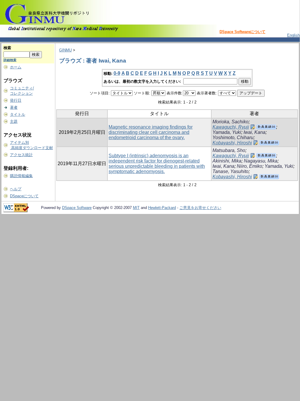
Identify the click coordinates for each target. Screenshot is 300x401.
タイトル (17, 114)
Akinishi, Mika (226, 160)
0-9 (117, 73)
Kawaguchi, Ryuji (230, 127)
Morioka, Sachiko (230, 121)
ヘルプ (15, 189)
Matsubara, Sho (228, 150)
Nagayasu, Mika (260, 160)
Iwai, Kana (254, 132)
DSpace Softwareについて (242, 32)
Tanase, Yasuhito (230, 171)
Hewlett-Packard (162, 207)
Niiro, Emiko (249, 166)
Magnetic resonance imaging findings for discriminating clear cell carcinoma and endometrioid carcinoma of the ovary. (151, 132)
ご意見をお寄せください (200, 207)
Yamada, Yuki (226, 132)
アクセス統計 (21, 155)
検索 (7, 48)
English (293, 35)
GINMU (65, 50)
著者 (14, 107)
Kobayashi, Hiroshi (232, 142)
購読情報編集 (21, 176)
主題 (14, 121)
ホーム (15, 67)
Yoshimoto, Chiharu (232, 137)
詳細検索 (10, 60)
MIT (136, 207)
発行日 (15, 100)
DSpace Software (77, 207)
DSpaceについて (24, 196)
